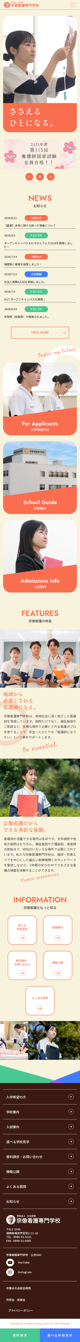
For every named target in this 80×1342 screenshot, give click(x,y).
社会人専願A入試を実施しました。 (25, 282)
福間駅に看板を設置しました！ (23, 264)
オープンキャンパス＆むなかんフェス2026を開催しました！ (38, 245)
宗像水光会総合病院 (18, 1288)
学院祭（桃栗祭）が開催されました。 (27, 317)
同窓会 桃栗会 (15, 1300)
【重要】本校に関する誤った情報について (30, 225)
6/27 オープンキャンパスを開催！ (25, 299)
